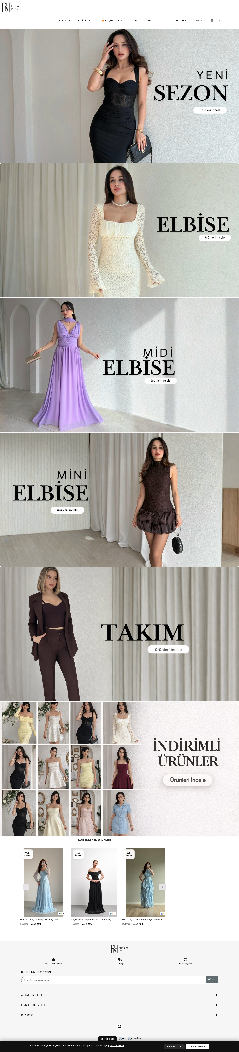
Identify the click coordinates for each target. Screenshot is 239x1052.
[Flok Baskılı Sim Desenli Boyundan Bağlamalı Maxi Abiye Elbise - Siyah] (104, 882)
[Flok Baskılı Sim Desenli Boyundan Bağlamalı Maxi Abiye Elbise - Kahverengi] (53, 882)
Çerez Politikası (116, 1045)
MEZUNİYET (182, 20)
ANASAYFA (65, 20)
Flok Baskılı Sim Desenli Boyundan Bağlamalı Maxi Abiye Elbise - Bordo (153, 919)
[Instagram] (119, 1026)
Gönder (211, 979)
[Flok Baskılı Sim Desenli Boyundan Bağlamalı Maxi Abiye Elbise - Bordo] (155, 882)
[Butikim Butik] (12, 7)
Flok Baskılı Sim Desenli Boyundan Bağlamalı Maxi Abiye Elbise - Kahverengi (51, 919)
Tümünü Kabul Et (197, 1046)
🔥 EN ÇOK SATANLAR (113, 20)
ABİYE (151, 20)
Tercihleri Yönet (174, 1046)
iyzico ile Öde (107, 1039)
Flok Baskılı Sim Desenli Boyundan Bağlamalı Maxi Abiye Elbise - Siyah (102, 919)
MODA (199, 20)
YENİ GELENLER (86, 20)
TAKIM (164, 20)
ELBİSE (136, 20)
